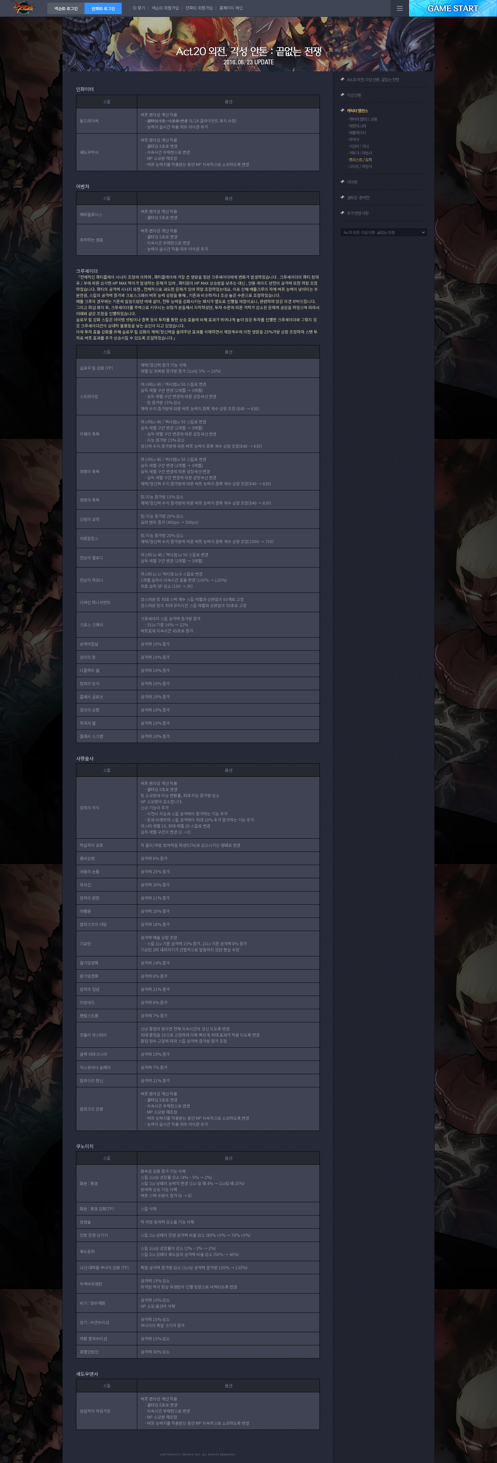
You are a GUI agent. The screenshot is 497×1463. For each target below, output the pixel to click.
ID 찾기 (139, 7)
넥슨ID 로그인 (66, 8)
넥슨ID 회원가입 (165, 7)
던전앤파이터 (23, 8)
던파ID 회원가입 (199, 7)
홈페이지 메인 (231, 7)
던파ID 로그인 (103, 8)
